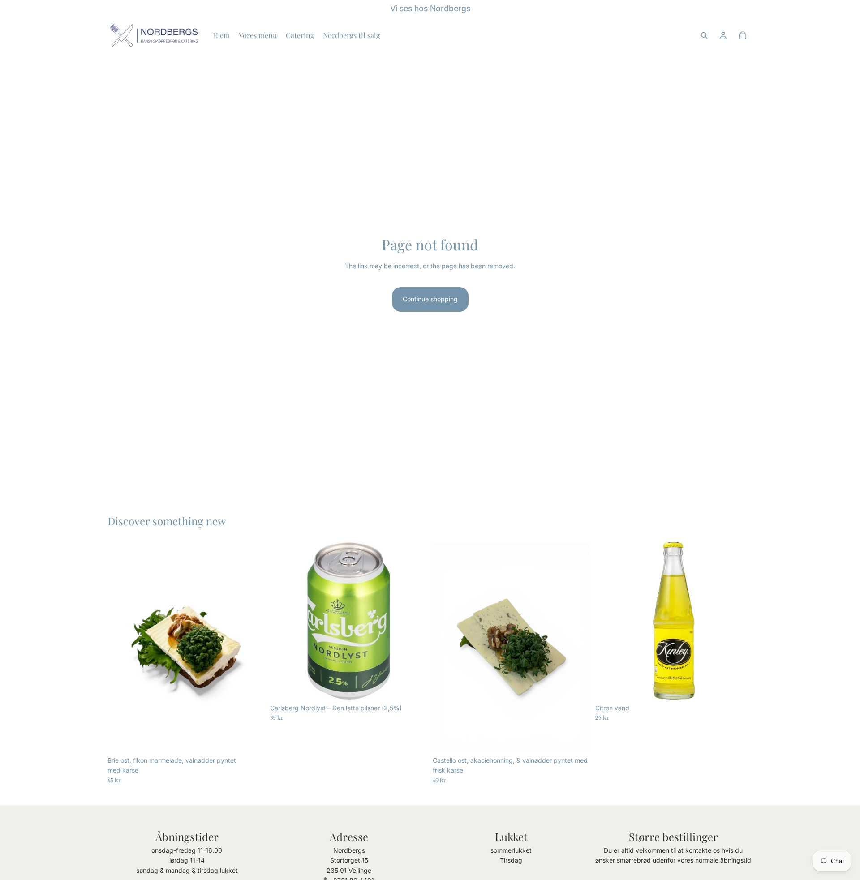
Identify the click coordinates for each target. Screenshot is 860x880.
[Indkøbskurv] (742, 35)
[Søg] (704, 35)
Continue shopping (430, 299)
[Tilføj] (251, 738)
